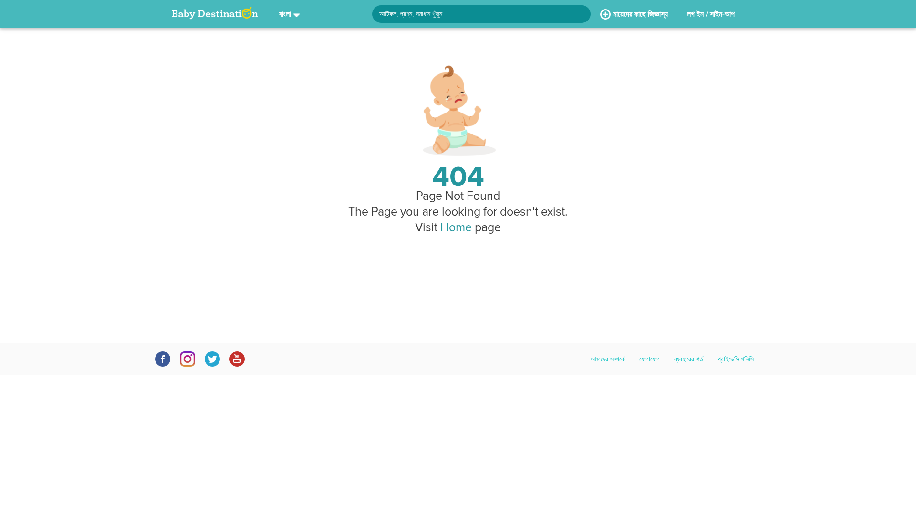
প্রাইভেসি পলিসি (736, 359)
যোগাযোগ (649, 359)
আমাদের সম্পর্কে (608, 359)
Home (456, 227)
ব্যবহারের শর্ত (688, 359)
